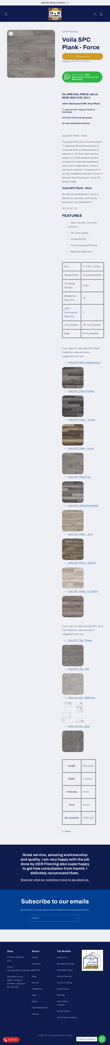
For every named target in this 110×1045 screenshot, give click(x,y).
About (35, 1001)
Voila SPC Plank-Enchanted (83, 505)
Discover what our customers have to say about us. (55, 880)
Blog (34, 976)
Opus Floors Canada (62, 1003)
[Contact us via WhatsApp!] (102, 1039)
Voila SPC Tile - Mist (78, 669)
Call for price (83, 56)
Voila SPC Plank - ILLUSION (83, 591)
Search (35, 1014)
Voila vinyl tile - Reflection (81, 697)
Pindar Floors (63, 1011)
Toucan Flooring (64, 983)
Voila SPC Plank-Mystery (81, 391)
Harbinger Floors (65, 970)
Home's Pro (62, 958)
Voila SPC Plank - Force (81, 448)
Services (36, 970)
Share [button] (67, 831)
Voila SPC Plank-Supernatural (84, 362)
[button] (6, 14)
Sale (34, 995)
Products (36, 964)
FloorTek (61, 995)
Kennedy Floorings (65, 964)
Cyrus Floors (63, 989)
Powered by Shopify (64, 1035)
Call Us (12, 1039)
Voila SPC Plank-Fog (79, 477)
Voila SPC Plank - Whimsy (82, 563)
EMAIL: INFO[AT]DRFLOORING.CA (20, 969)
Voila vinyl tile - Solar (79, 726)
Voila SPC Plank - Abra (80, 534)
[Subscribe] (77, 918)
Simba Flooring (64, 976)
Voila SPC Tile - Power (80, 640)
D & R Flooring (50, 1035)
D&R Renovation (39, 1008)
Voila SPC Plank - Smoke (81, 420)
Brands (35, 983)
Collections (37, 989)
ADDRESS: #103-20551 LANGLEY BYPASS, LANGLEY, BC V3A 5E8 (16, 982)
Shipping (66, 61)
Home (35, 958)
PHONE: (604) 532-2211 (16, 959)
